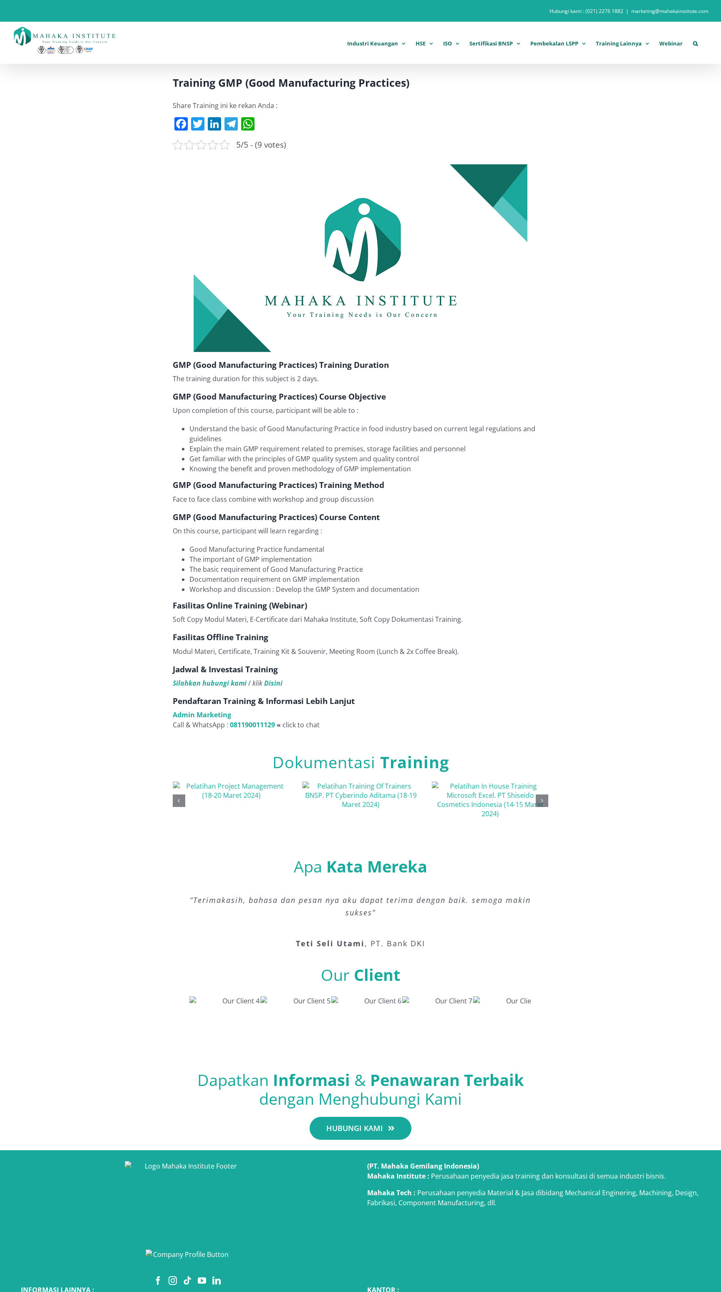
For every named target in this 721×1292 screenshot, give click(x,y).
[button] (695, 42)
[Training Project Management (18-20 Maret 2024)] (231, 786)
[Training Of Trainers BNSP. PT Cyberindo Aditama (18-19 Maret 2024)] (360, 786)
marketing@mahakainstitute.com (669, 11)
